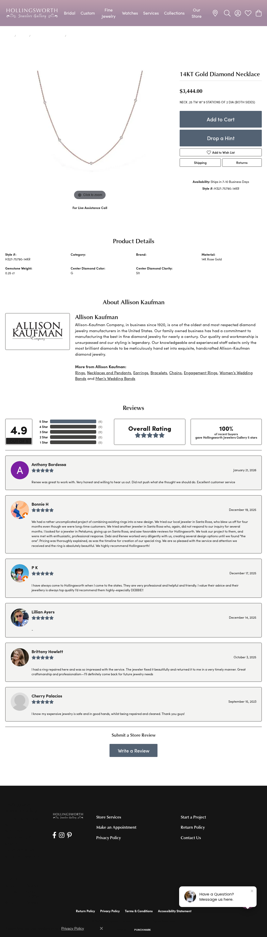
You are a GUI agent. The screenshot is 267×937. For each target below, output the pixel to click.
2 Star (44, 437)
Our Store (197, 13)
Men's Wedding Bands (115, 378)
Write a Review (133, 750)
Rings (80, 372)
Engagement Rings (200, 372)
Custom (88, 13)
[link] (216, 13)
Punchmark (142, 930)
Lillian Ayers (43, 611)
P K (35, 567)
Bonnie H (40, 504)
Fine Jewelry (109, 13)
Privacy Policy (108, 837)
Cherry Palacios (47, 696)
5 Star (43, 421)
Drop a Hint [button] (221, 137)
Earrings (140, 372)
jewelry (22, 36)
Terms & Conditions (139, 911)
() (100, 421)
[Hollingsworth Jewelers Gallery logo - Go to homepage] (32, 13)
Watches (130, 13)
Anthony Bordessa (49, 464)
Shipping (200, 162)
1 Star (44, 442)
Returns (241, 162)
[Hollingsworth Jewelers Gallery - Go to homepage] (67, 815)
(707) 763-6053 (90, 213)
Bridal (69, 13)
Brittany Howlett (47, 651)
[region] (90, 123)
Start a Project (193, 817)
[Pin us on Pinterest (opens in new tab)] (69, 835)
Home (9, 36)
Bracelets (158, 372)
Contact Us (191, 837)
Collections (174, 13)
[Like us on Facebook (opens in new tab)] (54, 835)
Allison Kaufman (147, 259)
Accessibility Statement (174, 911)
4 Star (43, 427)
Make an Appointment (116, 827)
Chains (175, 372)
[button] (227, 13)
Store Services (108, 817)
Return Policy (193, 827)
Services (151, 13)
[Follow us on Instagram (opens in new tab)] (61, 835)
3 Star (44, 432)
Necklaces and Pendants (48, 36)
